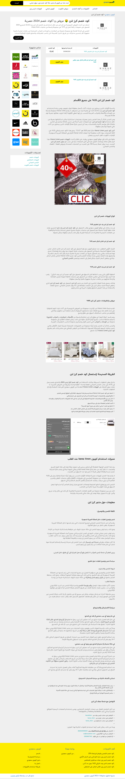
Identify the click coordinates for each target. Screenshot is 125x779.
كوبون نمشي (50, 9)
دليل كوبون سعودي (33, 760)
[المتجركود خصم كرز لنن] (102, 26)
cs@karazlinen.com (89, 734)
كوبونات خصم (34, 157)
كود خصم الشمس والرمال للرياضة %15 (101, 754)
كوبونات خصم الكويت (31, 165)
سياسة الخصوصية (34, 757)
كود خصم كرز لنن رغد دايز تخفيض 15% (95, 51)
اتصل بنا (37, 763)
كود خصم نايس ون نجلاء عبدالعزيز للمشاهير (99, 760)
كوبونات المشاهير (33, 160)
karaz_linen (91, 718)
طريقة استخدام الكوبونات (31, 767)
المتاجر (94, 9)
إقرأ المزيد (18, 38)
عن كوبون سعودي (67, 754)
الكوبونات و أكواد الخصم (80, 9)
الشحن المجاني (34, 163)
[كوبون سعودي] (109, 2)
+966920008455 (83, 731)
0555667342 (88, 736)
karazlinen (88, 715)
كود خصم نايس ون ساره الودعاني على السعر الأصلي (97, 757)
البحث (17, 3)
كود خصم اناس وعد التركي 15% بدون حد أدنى (98, 763)
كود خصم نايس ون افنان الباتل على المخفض (99, 767)
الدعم (38, 754)
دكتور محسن (15, 776)
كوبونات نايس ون (36, 9)
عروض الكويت (63, 9)
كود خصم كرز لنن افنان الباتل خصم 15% (102, 241)
